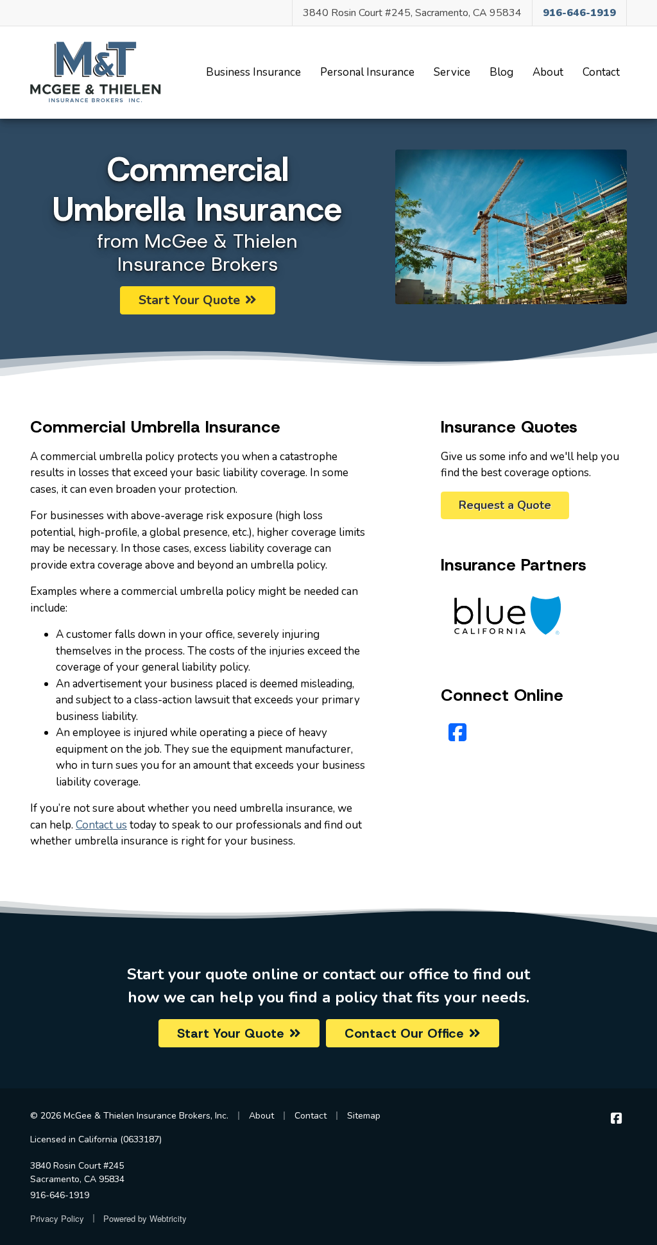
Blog (501, 72)
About (548, 72)
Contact (601, 72)
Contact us (101, 825)
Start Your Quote (189, 300)
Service (452, 72)
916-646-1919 (59, 1195)
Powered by (145, 1218)
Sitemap (363, 1116)
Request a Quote (505, 505)
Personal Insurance (367, 72)
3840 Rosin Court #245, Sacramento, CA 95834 (412, 13)
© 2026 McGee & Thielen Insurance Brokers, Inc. (129, 1116)
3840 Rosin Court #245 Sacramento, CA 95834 (77, 1172)
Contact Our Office (404, 1033)
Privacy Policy (57, 1218)
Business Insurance (253, 72)
